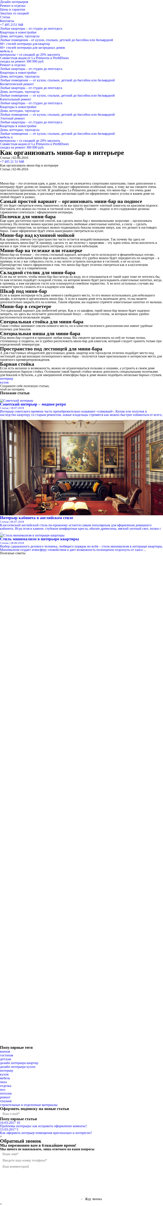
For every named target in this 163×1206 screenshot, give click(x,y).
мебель (5, 1078)
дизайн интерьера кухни (17, 1066)
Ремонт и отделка (12, 5)
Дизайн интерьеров (14, 2)
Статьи (5, 17)
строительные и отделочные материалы (29, 1105)
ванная (5, 1051)
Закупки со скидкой (14, 13)
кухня (4, 382)
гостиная (6, 1055)
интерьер (6, 378)
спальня (5, 1101)
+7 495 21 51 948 (12, 161)
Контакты (7, 21)
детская (5, 1059)
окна (3, 1082)
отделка (5, 1086)
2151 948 (11, 24)
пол (2, 1089)
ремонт (5, 1097)
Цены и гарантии (12, 9)
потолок (6, 1093)
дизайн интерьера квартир (19, 1063)
